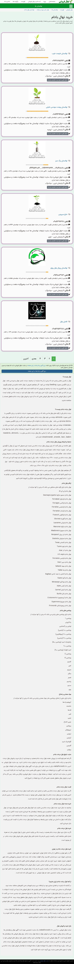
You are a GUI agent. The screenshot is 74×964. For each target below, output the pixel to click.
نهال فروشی (69, 10)
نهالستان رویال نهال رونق (58, 268)
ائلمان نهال (63, 321)
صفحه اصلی (52, 1)
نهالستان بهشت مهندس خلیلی (56, 107)
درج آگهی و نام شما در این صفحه (37, 365)
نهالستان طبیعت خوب (59, 53)
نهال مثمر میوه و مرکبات (43, 10)
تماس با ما (7, 1)
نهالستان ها (38, 6)
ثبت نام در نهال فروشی (34, 1)
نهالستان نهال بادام (29, 10)
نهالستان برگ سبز (61, 160)
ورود (44, 1)
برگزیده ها (15, 1)
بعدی (34, 358)
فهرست (23, 1)
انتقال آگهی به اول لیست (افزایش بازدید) (57, 80)
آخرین (26, 358)
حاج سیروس (62, 214)
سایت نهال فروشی (44, 961)
